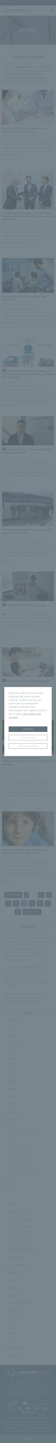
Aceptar (28, 729)
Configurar (28, 737)
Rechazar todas (28, 746)
